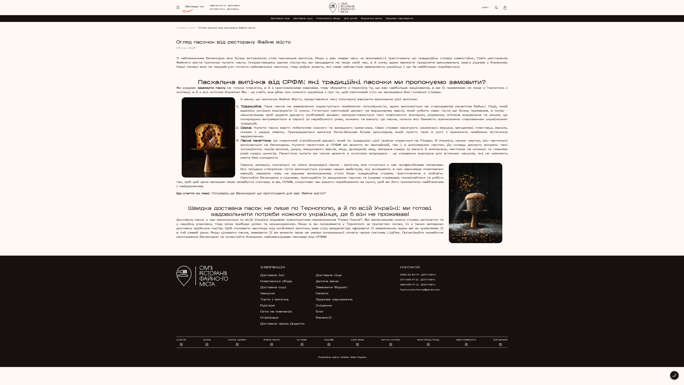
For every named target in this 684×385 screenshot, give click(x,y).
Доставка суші (303, 18)
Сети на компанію (276, 311)
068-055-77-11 (409, 285)
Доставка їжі (272, 275)
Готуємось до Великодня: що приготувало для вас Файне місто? (268, 193)
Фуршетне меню (371, 18)
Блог (194, 28)
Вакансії (324, 317)
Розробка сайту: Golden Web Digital (342, 357)
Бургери (267, 305)
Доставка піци (280, 18)
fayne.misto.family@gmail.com (420, 290)
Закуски (267, 293)
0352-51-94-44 (218, 6)
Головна (182, 28)
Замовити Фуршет (332, 287)
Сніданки (324, 305)
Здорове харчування (399, 18)
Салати (322, 293)
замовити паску (212, 88)
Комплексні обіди (328, 18)
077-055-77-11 (217, 9)
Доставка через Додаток (282, 323)
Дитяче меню (327, 281)
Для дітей (350, 18)
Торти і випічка (274, 299)
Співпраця (269, 317)
